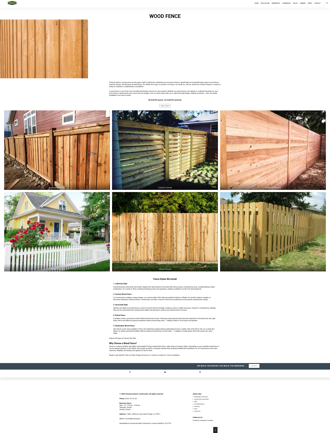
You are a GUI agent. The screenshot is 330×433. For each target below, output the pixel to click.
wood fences (214, 82)
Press (310, 3)
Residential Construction (201, 397)
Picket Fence (120, 315)
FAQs (195, 401)
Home (256, 3)
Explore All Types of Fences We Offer (122, 338)
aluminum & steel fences (133, 84)
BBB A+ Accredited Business (129, 419)
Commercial (286, 3)
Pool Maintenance (199, 404)
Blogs (295, 3)
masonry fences (115, 84)
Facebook (196, 420)
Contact (317, 3)
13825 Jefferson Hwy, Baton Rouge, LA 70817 (143, 414)
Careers (303, 3)
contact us (155, 355)
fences (177, 82)
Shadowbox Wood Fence (124, 326)
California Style (121, 284)
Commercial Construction (201, 399)
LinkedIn (210, 420)
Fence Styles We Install (165, 279)
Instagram (203, 420)
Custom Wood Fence (123, 294)
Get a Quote (254, 365)
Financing (196, 406)
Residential (276, 3)
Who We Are (265, 3)
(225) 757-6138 (131, 399)
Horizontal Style (121, 305)
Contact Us (197, 411)
